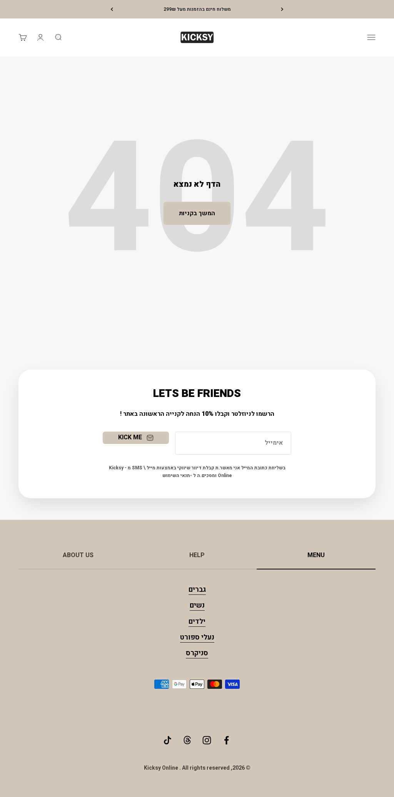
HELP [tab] (197, 555)
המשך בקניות (197, 213)
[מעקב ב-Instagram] (207, 740)
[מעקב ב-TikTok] (167, 740)
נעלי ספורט (197, 637)
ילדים (197, 621)
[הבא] (111, 9)
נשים (197, 605)
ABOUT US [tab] (78, 555)
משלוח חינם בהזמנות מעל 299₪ (197, 9)
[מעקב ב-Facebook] (226, 740)
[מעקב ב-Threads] (187, 740)
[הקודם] (282, 9)
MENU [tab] (316, 555)
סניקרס (197, 653)
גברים (197, 589)
